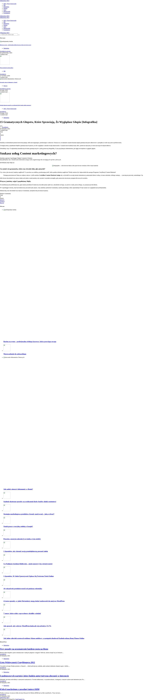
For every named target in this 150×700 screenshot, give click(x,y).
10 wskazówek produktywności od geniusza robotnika (22, 588)
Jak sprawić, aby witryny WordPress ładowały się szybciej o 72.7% (27, 626)
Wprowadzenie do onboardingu (6, 67)
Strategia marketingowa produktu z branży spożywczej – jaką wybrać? (28, 514)
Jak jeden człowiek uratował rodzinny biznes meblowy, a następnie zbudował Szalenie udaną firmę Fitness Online (43, 638)
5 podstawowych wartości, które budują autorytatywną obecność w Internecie (34, 676)
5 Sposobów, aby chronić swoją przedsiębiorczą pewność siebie (25, 551)
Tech (4, 10)
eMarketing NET (4, 0)
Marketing (6, 7)
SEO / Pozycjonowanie (9, 3)
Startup (5, 8)
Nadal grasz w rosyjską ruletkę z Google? (18, 526)
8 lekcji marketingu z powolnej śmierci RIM (19, 689)
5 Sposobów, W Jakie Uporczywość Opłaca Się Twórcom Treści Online (28, 576)
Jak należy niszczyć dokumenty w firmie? (8, 82)
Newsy (5, 86)
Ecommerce (6, 13)
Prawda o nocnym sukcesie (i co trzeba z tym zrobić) (22, 539)
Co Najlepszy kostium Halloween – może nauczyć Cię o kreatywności (27, 564)
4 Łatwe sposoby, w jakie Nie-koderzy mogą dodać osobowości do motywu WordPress (34, 601)
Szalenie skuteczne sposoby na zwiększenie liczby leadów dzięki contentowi (15, 105)
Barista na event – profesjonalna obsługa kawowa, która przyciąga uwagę (15, 44)
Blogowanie (6, 11)
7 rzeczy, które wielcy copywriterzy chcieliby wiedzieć (22, 613)
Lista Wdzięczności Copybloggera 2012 (17, 662)
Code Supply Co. (20, 699)
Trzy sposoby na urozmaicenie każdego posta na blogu (24, 649)
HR (4, 5)
